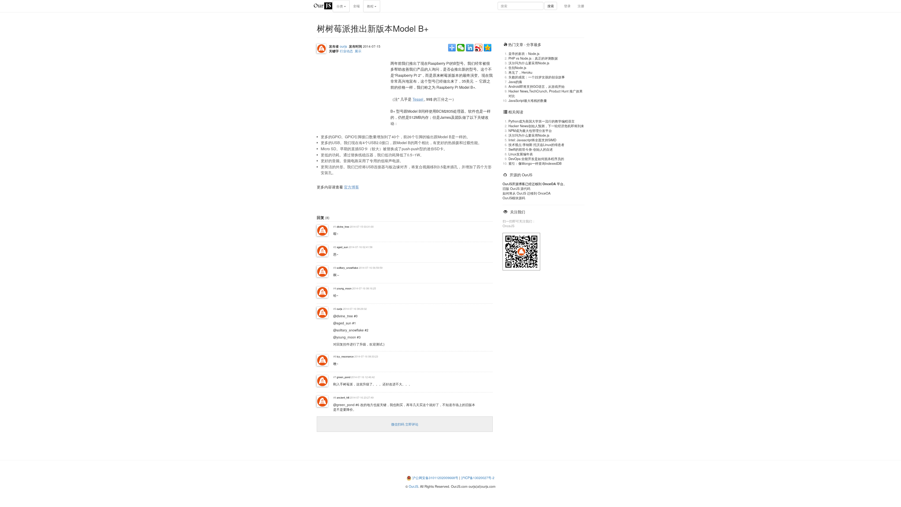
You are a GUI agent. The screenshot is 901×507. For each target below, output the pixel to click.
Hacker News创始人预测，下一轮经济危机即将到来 (546, 125)
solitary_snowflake (347, 267)
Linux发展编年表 (520, 154)
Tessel (418, 99)
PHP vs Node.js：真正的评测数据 (533, 58)
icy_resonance (345, 356)
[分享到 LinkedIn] (469, 47)
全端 (356, 6)
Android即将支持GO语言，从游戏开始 (536, 86)
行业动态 (346, 51)
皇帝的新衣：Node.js (523, 53)
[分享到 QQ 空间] (487, 47)
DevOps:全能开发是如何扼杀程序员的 (536, 158)
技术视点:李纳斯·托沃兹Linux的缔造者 (536, 144)
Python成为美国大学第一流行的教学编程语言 (541, 121)
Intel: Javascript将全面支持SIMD (532, 140)
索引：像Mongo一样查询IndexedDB (534, 163)
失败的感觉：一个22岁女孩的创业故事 (536, 77)
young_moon (344, 288)
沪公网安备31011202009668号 (435, 477)
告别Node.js (517, 67)
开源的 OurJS (521, 174)
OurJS (413, 486)
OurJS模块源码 (514, 198)
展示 (358, 51)
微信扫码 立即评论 (404, 424)
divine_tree (343, 226)
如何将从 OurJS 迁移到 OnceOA (526, 193)
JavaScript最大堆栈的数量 (527, 100)
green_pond (343, 377)
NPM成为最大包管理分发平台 (530, 130)
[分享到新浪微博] (478, 47)
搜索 (550, 6)
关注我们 (517, 212)
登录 (567, 6)
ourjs (343, 46)
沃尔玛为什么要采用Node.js (528, 63)
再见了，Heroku (520, 72)
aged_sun (342, 247)
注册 (581, 6)
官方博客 (351, 187)
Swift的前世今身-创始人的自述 (530, 149)
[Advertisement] (352, 89)
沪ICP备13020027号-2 (477, 477)
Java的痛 (515, 81)
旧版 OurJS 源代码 (516, 188)
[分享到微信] (461, 47)
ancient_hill (343, 397)
